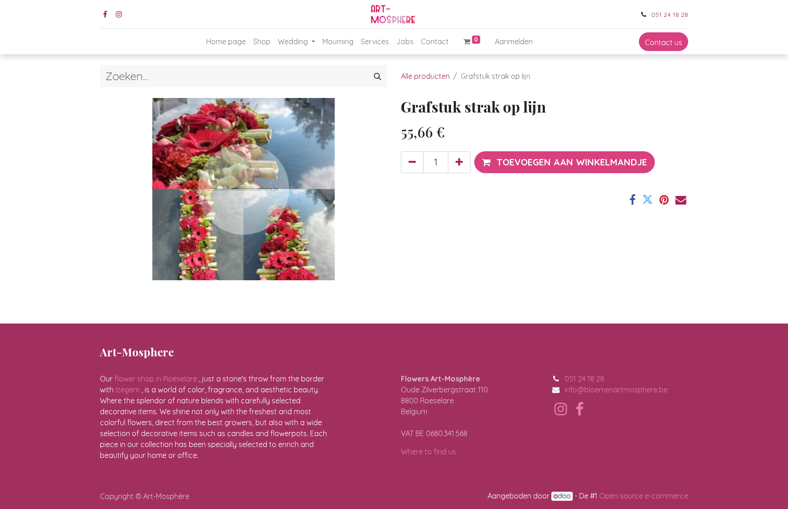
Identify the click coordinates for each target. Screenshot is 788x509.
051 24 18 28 (669, 14)
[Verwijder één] (412, 162)
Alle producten (425, 76)
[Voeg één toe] (459, 162)
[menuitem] (225, 41)
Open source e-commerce (643, 495)
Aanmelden (514, 41)
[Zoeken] (377, 76)
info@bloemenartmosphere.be (616, 389)
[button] (564, 162)
